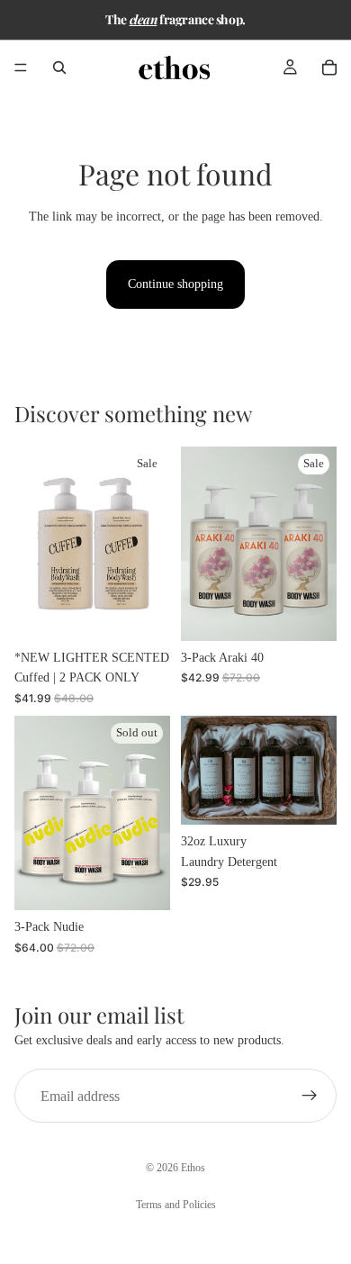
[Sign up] (309, 1096)
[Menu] (20, 67)
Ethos (193, 1167)
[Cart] (329, 67)
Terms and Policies (176, 1204)
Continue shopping (175, 284)
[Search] (59, 67)
